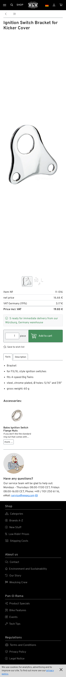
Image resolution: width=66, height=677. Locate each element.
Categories (14, 514)
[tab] (7, 357)
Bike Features (15, 610)
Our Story (13, 575)
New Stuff (13, 527)
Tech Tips (12, 624)
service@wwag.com (23, 495)
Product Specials (17, 603)
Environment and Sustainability (26, 569)
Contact (12, 562)
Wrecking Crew (16, 582)
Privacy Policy (15, 652)
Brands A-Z (14, 520)
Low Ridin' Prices (17, 534)
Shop (20, 5)
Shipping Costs (16, 541)
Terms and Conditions (20, 645)
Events (11, 617)
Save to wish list (15, 347)
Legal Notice (15, 658)
